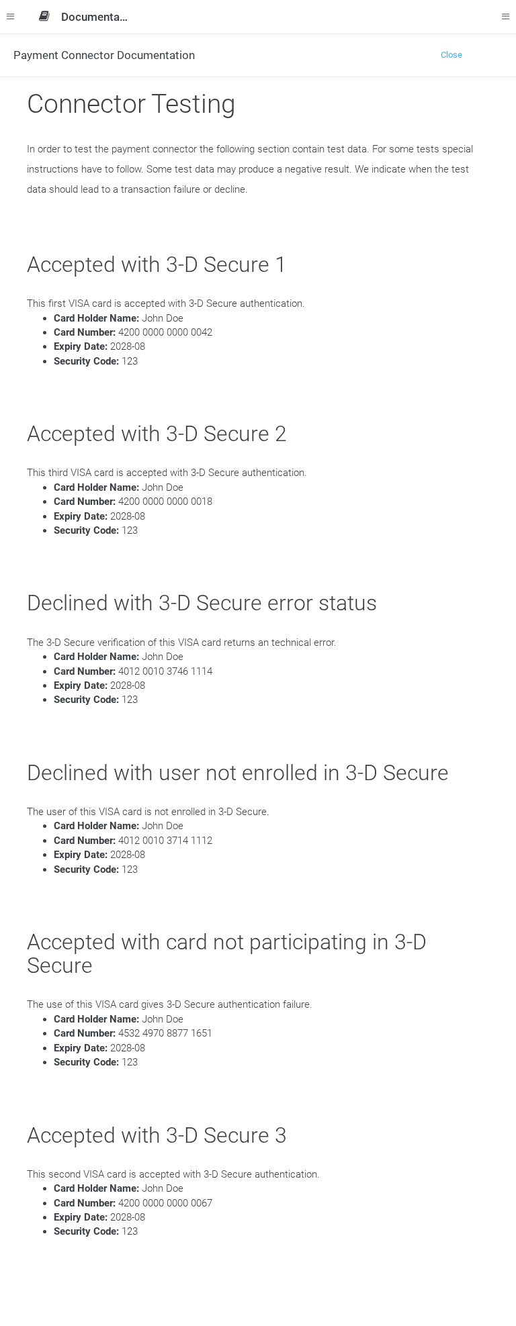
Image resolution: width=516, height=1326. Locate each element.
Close (451, 55)
